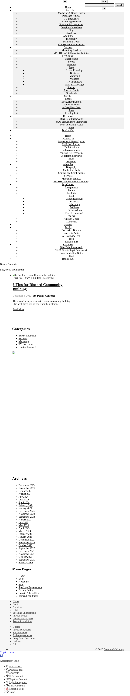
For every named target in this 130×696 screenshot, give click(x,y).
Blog (71, 67)
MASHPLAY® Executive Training (71, 53)
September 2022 (27, 548)
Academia (71, 33)
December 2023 (27, 511)
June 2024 (24, 499)
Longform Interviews (71, 27)
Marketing (74, 76)
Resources (68, 116)
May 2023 (24, 525)
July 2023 (23, 522)
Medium (71, 64)
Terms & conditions (28, 596)
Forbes (71, 61)
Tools (71, 110)
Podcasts (17, 641)
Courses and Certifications (71, 44)
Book (21, 578)
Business (74, 73)
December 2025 (27, 485)
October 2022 (25, 545)
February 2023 (26, 534)
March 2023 (25, 531)
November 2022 (27, 542)
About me (24, 581)
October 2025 (25, 491)
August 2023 (25, 519)
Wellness (74, 78)
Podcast (71, 87)
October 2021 (25, 556)
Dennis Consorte (8, 264)
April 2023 (24, 528)
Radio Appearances (71, 21)
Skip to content (7, 652)
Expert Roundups (74, 70)
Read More (18, 309)
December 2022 (27, 539)
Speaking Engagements (30, 587)
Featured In (68, 10)
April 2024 (24, 502)
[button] (1, 655)
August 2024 (25, 493)
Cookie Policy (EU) (29, 593)
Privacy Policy (26, 590)
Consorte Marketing (114, 649)
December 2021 (27, 551)
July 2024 (23, 496)
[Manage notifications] (7, 689)
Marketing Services (71, 50)
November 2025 (27, 488)
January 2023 (25, 536)
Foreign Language (74, 84)
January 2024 (25, 508)
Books (68, 98)
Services (68, 47)
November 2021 (27, 554)
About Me (68, 36)
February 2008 (26, 562)
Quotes (16, 626)
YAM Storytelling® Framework (71, 121)
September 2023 (27, 516)
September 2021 (27, 559)
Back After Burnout (71, 101)
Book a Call (68, 130)
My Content (68, 56)
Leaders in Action (71, 104)
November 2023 (27, 513)
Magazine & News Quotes (71, 13)
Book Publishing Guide (71, 124)
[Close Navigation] (104, 8)
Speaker (68, 96)
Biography (71, 38)
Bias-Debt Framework (71, 119)
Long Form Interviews (24, 638)
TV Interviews (71, 18)
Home (68, 7)
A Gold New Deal (71, 107)
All (14, 644)
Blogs (71, 30)
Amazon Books (71, 90)
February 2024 (26, 505)
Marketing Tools (71, 41)
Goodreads (71, 93)
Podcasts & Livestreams (71, 24)
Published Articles (71, 15)
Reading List (71, 113)
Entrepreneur (71, 58)
